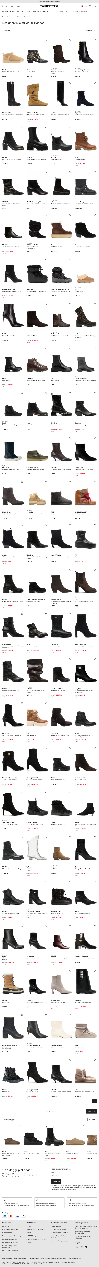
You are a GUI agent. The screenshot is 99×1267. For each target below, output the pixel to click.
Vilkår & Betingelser (20, 1258)
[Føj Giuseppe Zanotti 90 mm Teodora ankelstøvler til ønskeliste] (46, 748)
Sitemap (29, 1242)
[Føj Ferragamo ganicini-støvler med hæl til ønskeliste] (46, 926)
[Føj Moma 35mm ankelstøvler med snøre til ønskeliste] (22, 881)
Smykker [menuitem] (46, 11)
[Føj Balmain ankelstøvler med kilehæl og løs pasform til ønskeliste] (46, 659)
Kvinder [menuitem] (5, 6)
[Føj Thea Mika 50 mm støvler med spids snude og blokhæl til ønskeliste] (46, 525)
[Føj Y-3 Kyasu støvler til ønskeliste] (94, 525)
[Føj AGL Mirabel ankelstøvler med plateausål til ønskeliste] (70, 172)
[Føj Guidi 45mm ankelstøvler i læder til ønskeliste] (46, 614)
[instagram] (77, 1247)
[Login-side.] (86, 6)
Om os (28, 1226)
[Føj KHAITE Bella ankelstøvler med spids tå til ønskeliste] (70, 926)
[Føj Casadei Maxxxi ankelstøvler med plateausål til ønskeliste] (46, 127)
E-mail (52, 1172)
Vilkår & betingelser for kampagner (9, 1246)
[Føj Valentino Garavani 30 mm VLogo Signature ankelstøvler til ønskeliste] (94, 926)
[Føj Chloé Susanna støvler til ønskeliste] (46, 40)
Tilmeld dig (56, 1181)
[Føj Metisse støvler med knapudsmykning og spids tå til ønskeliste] (70, 40)
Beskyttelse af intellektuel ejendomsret (53, 1258)
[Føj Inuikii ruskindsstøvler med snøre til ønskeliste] (94, 1015)
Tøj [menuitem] (18, 11)
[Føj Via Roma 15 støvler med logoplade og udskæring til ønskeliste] (22, 83)
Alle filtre (7, 30)
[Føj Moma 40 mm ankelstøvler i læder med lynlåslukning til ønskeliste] (94, 703)
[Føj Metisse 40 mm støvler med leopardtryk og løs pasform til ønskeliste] (94, 304)
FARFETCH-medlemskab (59, 1229)
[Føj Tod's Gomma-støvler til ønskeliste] (70, 348)
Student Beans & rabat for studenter (59, 1237)
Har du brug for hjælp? (77, 1203)
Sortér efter (88, 30)
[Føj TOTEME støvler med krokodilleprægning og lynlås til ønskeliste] (22, 172)
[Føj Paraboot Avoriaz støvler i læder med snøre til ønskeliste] (46, 348)
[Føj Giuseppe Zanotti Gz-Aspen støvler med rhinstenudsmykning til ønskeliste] (70, 881)
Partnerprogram (56, 1226)
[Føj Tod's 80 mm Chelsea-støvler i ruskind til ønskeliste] (94, 570)
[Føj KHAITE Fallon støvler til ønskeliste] (22, 348)
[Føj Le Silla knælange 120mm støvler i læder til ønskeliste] (70, 83)
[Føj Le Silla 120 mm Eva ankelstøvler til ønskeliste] (22, 304)
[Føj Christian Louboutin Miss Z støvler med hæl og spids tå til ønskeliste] (46, 1015)
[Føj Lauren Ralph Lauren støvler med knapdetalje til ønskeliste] (94, 40)
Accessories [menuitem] (37, 11)
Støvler (19, 16)
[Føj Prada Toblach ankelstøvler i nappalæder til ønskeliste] (22, 393)
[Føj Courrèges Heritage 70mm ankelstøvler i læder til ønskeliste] (94, 837)
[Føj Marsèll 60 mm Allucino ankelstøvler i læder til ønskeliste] (22, 570)
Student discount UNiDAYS (59, 1232)
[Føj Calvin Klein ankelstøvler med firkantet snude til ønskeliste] (94, 438)
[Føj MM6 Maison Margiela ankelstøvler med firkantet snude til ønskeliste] (46, 172)
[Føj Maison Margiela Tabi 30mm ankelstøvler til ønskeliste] (70, 1015)
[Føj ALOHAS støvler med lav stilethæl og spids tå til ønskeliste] (46, 971)
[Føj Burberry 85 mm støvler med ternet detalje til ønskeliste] (22, 127)
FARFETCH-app (31, 1236)
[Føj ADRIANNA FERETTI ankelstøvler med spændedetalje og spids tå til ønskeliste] (46, 881)
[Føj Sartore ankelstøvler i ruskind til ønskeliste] (70, 837)
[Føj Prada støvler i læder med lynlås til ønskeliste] (70, 748)
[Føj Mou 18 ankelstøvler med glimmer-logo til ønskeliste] (94, 1060)
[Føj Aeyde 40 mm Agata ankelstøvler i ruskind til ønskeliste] (22, 525)
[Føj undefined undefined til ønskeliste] (20, 1125)
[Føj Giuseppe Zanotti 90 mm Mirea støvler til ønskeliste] (46, 1060)
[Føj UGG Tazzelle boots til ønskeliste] (94, 259)
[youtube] (91, 1247)
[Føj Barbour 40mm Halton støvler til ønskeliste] (70, 127)
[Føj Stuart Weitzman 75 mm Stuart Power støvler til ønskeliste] (22, 792)
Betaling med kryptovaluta (10, 1242)
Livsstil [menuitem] (53, 11)
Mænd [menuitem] (12, 6)
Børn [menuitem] (18, 6)
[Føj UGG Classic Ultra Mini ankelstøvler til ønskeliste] (22, 40)
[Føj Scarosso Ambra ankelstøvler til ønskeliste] (46, 304)
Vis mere (92, 1119)
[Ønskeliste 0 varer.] (90, 6)
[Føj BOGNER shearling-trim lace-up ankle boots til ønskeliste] (46, 482)
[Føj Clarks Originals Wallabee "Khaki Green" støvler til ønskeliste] (46, 438)
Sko (13, 16)
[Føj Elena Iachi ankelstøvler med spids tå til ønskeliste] (94, 393)
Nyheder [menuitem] (5, 11)
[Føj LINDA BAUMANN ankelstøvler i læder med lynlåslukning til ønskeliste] (94, 348)
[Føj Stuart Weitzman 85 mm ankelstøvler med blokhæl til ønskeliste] (94, 614)
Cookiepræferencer (74, 1258)
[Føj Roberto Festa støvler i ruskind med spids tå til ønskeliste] (70, 971)
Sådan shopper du (11, 1203)
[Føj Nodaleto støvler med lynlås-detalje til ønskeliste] (70, 393)
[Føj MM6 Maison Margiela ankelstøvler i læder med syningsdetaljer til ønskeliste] (22, 1015)
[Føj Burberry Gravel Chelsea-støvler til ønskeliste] (46, 393)
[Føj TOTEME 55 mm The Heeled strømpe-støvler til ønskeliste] (70, 438)
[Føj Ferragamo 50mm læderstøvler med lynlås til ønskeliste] (70, 614)
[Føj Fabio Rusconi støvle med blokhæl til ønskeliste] (94, 748)
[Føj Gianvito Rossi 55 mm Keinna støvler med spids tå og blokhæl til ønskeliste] (70, 570)
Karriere (28, 1232)
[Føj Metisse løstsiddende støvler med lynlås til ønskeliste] (22, 659)
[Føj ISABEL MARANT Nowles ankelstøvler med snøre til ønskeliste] (94, 482)
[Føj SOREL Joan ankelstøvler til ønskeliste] (94, 127)
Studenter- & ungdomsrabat (60, 1241)
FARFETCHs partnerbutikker (35, 1229)
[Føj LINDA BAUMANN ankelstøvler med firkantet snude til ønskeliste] (22, 259)
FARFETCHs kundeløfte (10, 1250)
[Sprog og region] (82, 6)
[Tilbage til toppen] (94, 1101)
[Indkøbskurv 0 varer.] (94, 6)
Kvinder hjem (6, 16)
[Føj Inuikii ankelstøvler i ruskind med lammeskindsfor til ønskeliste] (70, 792)
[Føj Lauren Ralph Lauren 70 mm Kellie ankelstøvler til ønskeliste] (22, 748)
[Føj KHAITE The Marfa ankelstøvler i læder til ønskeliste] (22, 215)
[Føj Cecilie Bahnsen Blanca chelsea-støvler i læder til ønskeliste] (46, 792)
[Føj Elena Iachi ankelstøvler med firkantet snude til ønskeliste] (70, 703)
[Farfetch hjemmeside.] (49, 6)
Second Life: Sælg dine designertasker (82, 1232)
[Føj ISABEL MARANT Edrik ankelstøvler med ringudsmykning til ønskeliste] (46, 215)
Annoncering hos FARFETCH (36, 1239)
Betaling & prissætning (9, 1239)
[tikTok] (81, 1247)
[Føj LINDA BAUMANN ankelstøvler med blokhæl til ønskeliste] (70, 659)
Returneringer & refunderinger (12, 1236)
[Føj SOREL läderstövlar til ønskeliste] (22, 971)
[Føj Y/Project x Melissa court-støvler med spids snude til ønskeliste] (46, 837)
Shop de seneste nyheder (53, 1)
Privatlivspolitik (78, 1187)
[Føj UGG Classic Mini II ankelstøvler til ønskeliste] (70, 482)
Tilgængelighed (34, 1258)
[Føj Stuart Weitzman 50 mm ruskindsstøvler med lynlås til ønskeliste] (70, 525)
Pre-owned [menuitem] (61, 11)
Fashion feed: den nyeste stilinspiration (83, 1237)
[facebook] (86, 1247)
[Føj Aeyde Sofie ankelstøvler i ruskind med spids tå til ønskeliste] (94, 792)
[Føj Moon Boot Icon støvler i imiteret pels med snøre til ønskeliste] (46, 259)
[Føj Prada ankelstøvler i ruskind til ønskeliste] (70, 215)
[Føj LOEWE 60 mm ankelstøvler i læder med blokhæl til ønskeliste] (22, 926)
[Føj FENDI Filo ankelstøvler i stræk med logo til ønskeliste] (22, 837)
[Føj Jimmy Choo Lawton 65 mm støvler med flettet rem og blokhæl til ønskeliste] (22, 614)
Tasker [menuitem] (28, 11)
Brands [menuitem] (12, 11)
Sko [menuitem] (22, 11)
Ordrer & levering (7, 1232)
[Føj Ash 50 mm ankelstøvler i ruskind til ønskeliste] (94, 215)
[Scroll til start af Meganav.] (66, 11)
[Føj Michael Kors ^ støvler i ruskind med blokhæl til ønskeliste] (22, 482)
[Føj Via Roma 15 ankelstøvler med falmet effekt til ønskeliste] (70, 304)
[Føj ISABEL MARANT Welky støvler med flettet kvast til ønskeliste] (46, 83)
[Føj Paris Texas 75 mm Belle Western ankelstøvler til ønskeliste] (22, 703)
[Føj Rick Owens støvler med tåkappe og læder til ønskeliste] (22, 438)
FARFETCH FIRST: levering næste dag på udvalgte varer (86, 1227)
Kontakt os (5, 1226)
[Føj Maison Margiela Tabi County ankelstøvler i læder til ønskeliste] (94, 172)
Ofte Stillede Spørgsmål (46, 1203)
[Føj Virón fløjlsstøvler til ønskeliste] (22, 1060)
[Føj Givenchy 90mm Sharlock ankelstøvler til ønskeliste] (94, 971)
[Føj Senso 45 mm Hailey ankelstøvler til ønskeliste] (94, 881)
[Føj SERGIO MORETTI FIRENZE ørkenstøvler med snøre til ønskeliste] (46, 570)
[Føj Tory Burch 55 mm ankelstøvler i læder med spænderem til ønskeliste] (94, 659)
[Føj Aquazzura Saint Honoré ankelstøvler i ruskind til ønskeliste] (94, 83)
